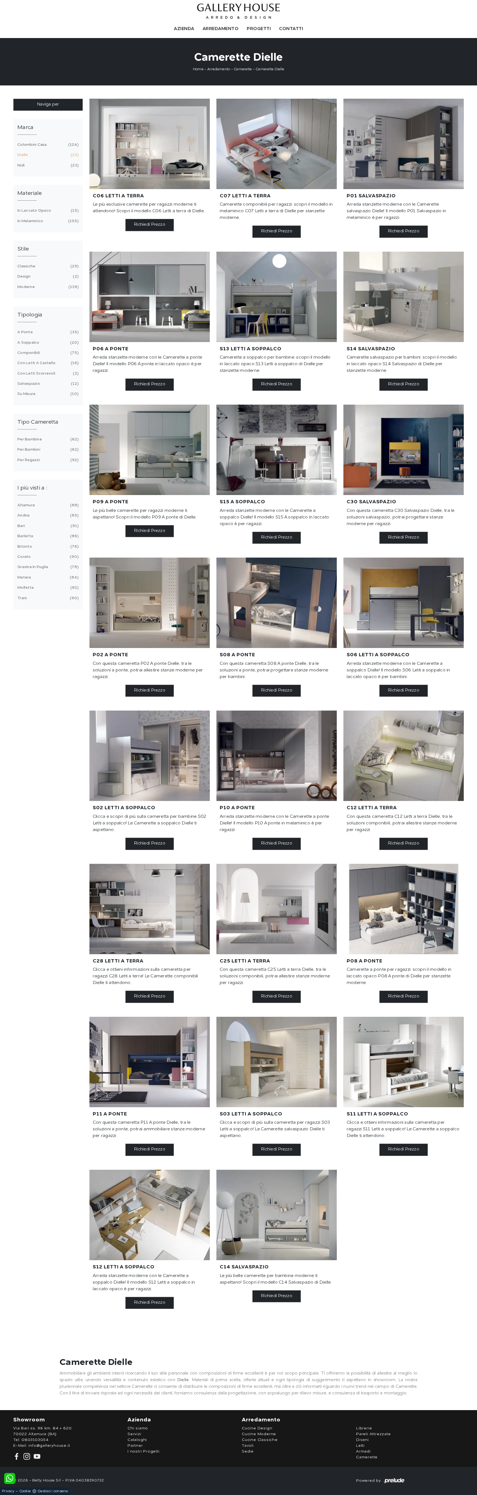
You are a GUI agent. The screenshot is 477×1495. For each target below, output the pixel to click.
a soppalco (47, 343)
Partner (135, 1446)
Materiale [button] (29, 193)
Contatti (291, 29)
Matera (47, 577)
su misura (47, 394)
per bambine (47, 439)
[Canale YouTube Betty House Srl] (35, 1456)
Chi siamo (138, 1428)
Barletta (47, 536)
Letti (360, 1446)
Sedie (248, 1451)
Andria (47, 515)
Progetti (259, 29)
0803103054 (35, 1440)
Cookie (25, 1491)
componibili (47, 353)
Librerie (364, 1428)
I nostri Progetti (144, 1451)
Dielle (47, 155)
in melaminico (47, 221)
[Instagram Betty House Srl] (26, 1456)
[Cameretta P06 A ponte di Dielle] (149, 297)
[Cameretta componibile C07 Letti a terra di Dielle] (276, 144)
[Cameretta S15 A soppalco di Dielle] (276, 450)
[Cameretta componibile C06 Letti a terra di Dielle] (149, 144)
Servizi (134, 1434)
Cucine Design (257, 1428)
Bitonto (47, 546)
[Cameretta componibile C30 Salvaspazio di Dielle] (403, 450)
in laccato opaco (47, 211)
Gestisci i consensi (53, 1491)
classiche (47, 266)
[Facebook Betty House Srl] (17, 1456)
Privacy (8, 1491)
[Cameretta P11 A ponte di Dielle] (149, 1062)
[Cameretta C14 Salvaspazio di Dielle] (276, 1215)
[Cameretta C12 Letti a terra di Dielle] (403, 756)
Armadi (363, 1451)
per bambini (47, 449)
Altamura (47, 505)
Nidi (47, 165)
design (47, 276)
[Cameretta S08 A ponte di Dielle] (276, 603)
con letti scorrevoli (47, 373)
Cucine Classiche (260, 1440)
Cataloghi (137, 1440)
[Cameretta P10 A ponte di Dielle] (276, 756)
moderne (47, 287)
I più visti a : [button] (32, 488)
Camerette (243, 69)
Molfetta (47, 588)
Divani (362, 1440)
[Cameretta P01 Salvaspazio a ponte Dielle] (403, 144)
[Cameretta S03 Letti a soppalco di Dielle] (276, 1062)
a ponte (47, 332)
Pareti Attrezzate (373, 1434)
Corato (47, 557)
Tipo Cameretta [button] (38, 422)
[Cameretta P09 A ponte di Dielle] (149, 450)
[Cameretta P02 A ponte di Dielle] (149, 603)
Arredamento (221, 29)
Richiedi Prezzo (149, 225)
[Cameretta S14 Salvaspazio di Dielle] (403, 297)
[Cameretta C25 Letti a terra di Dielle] (276, 909)
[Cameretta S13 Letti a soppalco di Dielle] (276, 297)
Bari (47, 526)
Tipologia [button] (29, 315)
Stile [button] (23, 249)
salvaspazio (47, 384)
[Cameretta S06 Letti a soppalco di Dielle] (403, 603)
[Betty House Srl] (238, 11)
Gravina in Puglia (47, 567)
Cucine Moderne (259, 1434)
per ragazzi (47, 460)
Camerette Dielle (270, 69)
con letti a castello (47, 363)
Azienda (184, 29)
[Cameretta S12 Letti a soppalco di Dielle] (149, 1215)
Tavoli (248, 1446)
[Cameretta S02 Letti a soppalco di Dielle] (149, 756)
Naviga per (48, 105)
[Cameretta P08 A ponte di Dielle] (403, 909)
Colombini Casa (47, 145)
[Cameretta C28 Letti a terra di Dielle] (149, 909)
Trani (47, 598)
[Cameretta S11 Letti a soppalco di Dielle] (403, 1062)
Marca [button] (25, 127)
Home (198, 69)
